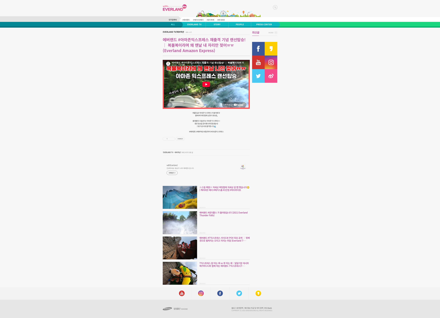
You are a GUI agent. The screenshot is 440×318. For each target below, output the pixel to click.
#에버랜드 (186, 19)
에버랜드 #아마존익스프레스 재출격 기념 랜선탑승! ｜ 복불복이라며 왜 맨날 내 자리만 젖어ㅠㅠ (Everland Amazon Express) (204, 45)
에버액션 (178, 152)
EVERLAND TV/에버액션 (173, 31)
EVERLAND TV (194, 24)
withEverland (172, 165)
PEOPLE (240, 24)
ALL (173, 24)
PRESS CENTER (264, 24)
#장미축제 (210, 19)
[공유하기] (169, 139)
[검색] (275, 7)
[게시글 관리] (172, 139)
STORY (217, 24)
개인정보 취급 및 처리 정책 (253, 308)
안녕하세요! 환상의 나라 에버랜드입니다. (180, 168)
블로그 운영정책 (237, 308)
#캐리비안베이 (198, 19)
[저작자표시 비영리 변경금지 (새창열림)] (188, 139)
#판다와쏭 (221, 19)
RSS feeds (268, 308)
